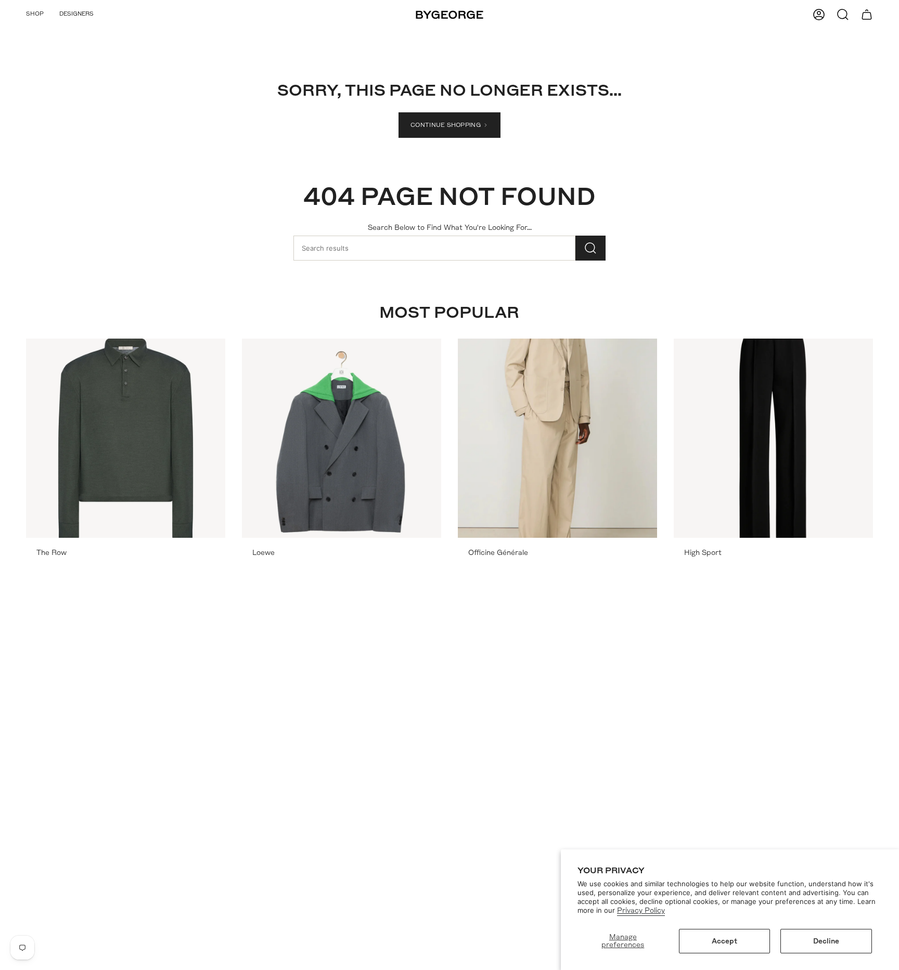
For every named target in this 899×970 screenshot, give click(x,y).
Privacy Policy (641, 910)
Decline (826, 941)
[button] (35, 15)
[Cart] (867, 14)
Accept (724, 941)
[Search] (590, 248)
